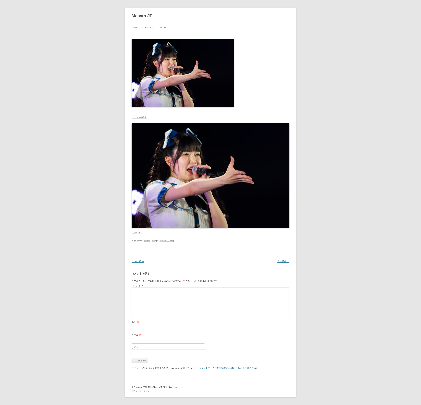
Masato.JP (142, 15)
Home (134, 27)
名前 (135, 322)
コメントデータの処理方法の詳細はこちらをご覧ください (229, 368)
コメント (138, 285)
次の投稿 (283, 261)
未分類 (147, 240)
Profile (149, 27)
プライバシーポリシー (141, 391)
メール (136, 334)
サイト (135, 347)
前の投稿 (138, 261)
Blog (163, 27)
